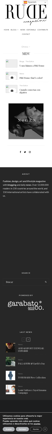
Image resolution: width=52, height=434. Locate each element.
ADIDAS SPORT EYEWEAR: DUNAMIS (31, 349)
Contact (26, 34)
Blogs (13, 30)
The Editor (30, 61)
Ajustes (36, 429)
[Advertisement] (26, 233)
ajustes (37, 424)
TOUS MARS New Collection (32, 377)
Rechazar (22, 429)
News (22, 30)
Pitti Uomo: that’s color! (30, 78)
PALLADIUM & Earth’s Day (31, 363)
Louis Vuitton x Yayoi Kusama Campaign (32, 391)
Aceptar (9, 429)
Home (6, 30)
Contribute (42, 30)
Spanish (31, 2)
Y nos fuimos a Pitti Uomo (31, 65)
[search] (46, 282)
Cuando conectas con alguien (29, 91)
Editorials (31, 30)
